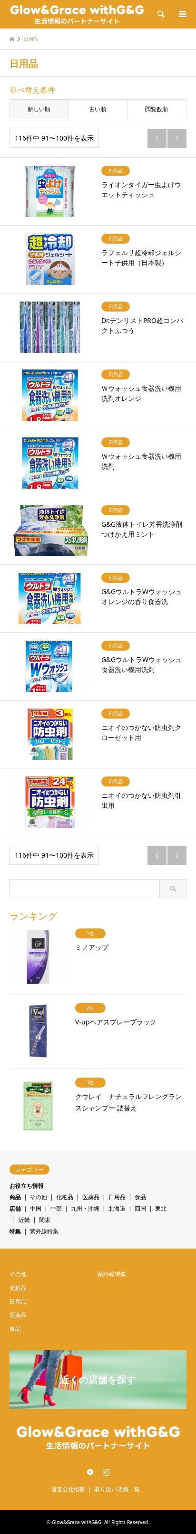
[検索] (160, 14)
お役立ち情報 (27, 1186)
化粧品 (64, 1197)
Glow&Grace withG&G (76, 1522)
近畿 (24, 1220)
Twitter (90, 1471)
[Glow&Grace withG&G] (77, 14)
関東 (44, 1220)
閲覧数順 (156, 109)
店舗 (15, 1208)
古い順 (97, 109)
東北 (161, 1208)
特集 (15, 1231)
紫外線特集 (44, 1231)
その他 (38, 1197)
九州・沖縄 (85, 1208)
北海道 (117, 1208)
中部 (56, 1208)
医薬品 (90, 1197)
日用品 (117, 1197)
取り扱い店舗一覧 (117, 1489)
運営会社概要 (68, 1489)
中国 (35, 1208)
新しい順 (39, 109)
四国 (140, 1208)
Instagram (106, 1471)
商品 (15, 1197)
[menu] (181, 14)
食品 (140, 1197)
